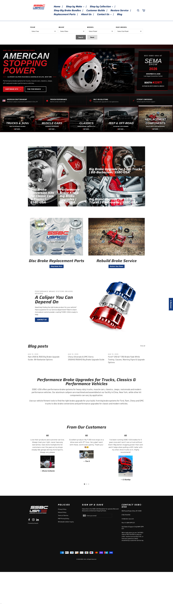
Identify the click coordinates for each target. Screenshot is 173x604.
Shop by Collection (100, 6)
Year (32, 27)
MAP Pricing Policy (63, 518)
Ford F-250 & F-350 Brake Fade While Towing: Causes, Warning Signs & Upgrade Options (126, 359)
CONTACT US (42, 319)
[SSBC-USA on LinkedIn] (37, 519)
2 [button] (86, 484)
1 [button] (84, 484)
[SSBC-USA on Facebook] (29, 519)
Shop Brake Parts (56, 266)
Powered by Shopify (33, 523)
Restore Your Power (116, 266)
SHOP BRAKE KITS (13, 89)
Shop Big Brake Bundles (67, 10)
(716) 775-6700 (126, 515)
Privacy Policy (62, 509)
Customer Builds (96, 10)
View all (142, 346)
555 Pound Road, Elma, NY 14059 (131, 511)
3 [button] (88, 484)
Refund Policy (62, 512)
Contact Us (103, 14)
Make (61, 27)
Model (90, 27)
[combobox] (43, 31)
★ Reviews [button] (171, 304)
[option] (47, 453)
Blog (119, 14)
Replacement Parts (65, 14)
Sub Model (121, 27)
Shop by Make (74, 6)
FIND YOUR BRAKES (35, 89)
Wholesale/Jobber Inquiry (66, 522)
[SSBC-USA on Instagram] (33, 519)
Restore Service (120, 10)
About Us (86, 14)
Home (57, 6)
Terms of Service (63, 515)
